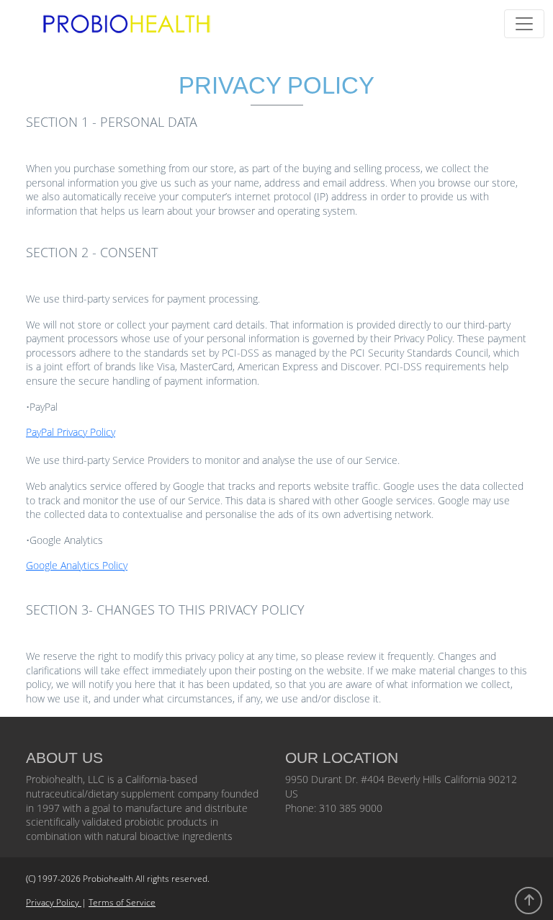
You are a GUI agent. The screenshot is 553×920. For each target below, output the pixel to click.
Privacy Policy (53, 902)
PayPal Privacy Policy (70, 432)
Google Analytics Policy (76, 565)
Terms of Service (122, 902)
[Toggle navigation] (524, 23)
